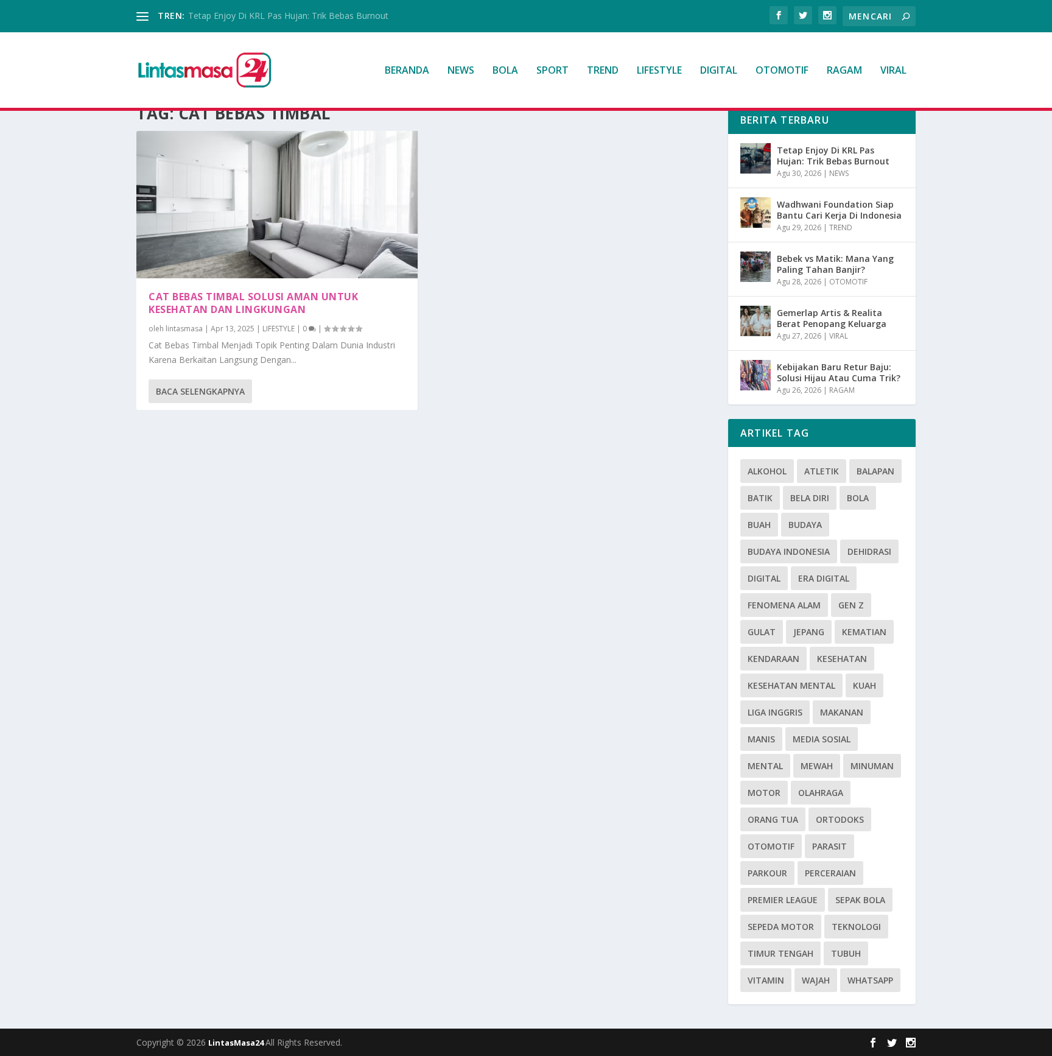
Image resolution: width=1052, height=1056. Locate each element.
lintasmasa (184, 328)
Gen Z (851, 605)
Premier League (783, 900)
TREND (603, 71)
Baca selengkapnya (200, 391)
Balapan (875, 471)
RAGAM (844, 71)
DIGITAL (718, 71)
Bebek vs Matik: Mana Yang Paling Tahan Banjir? (835, 264)
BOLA (505, 71)
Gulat (762, 632)
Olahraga (820, 792)
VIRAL (893, 71)
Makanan (841, 712)
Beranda (407, 71)
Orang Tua (773, 819)
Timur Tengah (780, 953)
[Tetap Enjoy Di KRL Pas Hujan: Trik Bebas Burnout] (755, 158)
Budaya (805, 524)
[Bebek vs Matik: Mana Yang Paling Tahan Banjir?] (755, 267)
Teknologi (856, 926)
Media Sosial (821, 739)
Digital (764, 578)
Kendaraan (773, 658)
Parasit (829, 846)
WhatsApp (870, 980)
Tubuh (846, 953)
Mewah (817, 766)
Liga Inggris (775, 712)
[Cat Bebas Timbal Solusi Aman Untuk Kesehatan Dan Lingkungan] (277, 205)
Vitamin (766, 980)
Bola (858, 498)
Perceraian (830, 873)
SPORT (552, 71)
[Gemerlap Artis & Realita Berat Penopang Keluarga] (755, 321)
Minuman (872, 766)
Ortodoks (840, 819)
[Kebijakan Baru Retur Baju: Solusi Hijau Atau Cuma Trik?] (755, 375)
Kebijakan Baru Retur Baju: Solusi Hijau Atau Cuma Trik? (838, 372)
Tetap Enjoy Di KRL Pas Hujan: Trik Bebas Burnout (288, 15)
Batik (760, 498)
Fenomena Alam (784, 605)
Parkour (767, 873)
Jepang (808, 632)
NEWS (460, 71)
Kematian (864, 632)
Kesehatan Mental (791, 685)
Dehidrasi (869, 551)
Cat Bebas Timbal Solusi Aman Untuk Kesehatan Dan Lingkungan (253, 303)
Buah (759, 524)
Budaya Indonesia (789, 551)
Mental (765, 766)
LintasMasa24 (236, 1042)
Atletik (821, 471)
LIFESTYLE (659, 71)
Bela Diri (809, 498)
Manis (761, 739)
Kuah (864, 685)
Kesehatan (842, 658)
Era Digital (823, 578)
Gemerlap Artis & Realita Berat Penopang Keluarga (831, 318)
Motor (764, 792)
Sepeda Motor (781, 926)
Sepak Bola (860, 900)
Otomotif (771, 846)
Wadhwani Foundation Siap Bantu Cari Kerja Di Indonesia (839, 210)
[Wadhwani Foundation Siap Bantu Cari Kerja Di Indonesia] (755, 212)
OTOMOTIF (782, 71)
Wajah (816, 980)
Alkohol (767, 471)
